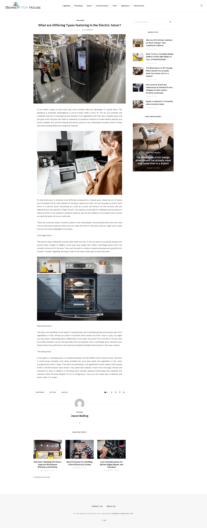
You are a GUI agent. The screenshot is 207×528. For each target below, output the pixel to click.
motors (53, 392)
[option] (153, 147)
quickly (65, 392)
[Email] (22, 136)
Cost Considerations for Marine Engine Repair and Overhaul (111, 464)
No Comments (87, 30)
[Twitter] (22, 123)
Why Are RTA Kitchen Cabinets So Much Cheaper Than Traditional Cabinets (159, 43)
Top (104, 520)
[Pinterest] (22, 130)
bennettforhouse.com (123, 513)
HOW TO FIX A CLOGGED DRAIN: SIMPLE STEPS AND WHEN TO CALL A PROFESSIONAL (160, 57)
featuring (40, 392)
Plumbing (78, 6)
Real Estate (139, 6)
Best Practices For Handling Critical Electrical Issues (79, 463)
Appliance (125, 6)
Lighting (66, 6)
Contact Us (97, 506)
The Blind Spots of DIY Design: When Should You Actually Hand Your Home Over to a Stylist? (153, 160)
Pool (115, 6)
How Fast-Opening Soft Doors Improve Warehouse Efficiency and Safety (47, 464)
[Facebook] (22, 117)
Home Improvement (153, 153)
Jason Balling (79, 415)
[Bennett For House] (23, 6)
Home (89, 6)
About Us (111, 506)
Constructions (102, 6)
